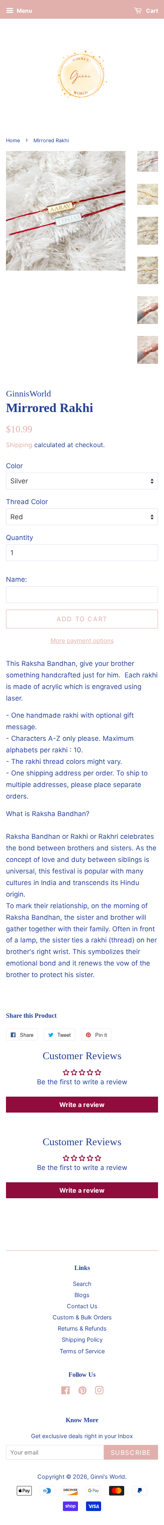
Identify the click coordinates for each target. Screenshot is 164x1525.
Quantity (19, 538)
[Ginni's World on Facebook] (65, 1391)
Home (13, 140)
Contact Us (82, 1306)
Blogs (82, 1294)
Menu (24, 10)
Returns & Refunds (82, 1328)
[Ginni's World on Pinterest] (82, 1391)
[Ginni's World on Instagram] (99, 1391)
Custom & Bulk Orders (82, 1317)
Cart (151, 10)
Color (14, 466)
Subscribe (131, 1452)
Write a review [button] (82, 1105)
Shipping (19, 445)
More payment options (82, 640)
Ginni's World (107, 1476)
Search (82, 1283)
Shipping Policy (82, 1339)
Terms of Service (82, 1351)
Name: (16, 579)
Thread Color (27, 502)
